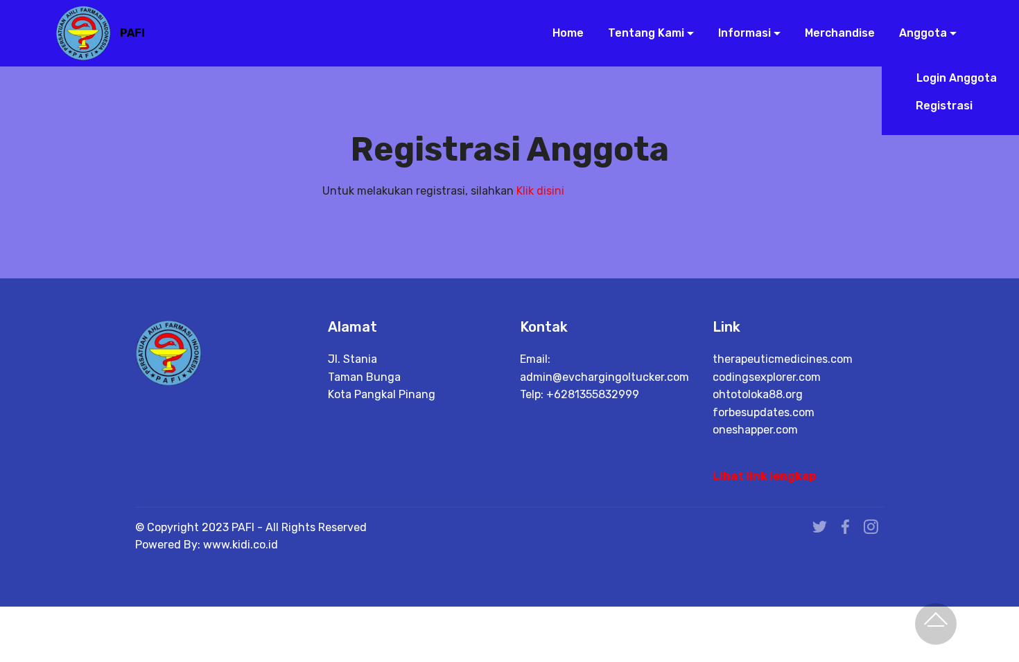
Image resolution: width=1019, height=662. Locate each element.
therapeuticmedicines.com (783, 359)
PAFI (132, 32)
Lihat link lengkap (764, 476)
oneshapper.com (755, 429)
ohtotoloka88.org (758, 394)
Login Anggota (955, 77)
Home (566, 32)
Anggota (921, 32)
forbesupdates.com (764, 412)
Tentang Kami (644, 32)
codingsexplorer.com (767, 377)
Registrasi (955, 105)
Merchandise (838, 32)
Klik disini (540, 190)
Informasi (743, 32)
